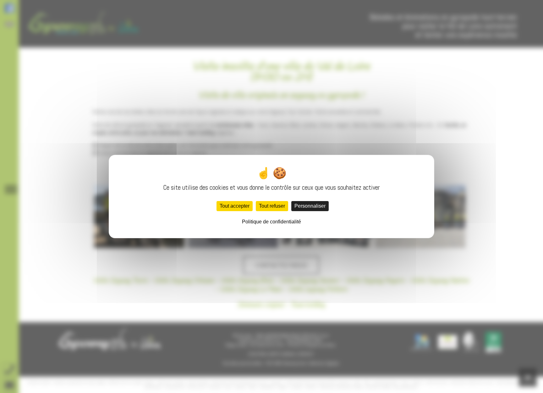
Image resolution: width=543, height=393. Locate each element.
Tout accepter (235, 206)
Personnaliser (310, 206)
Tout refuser (272, 206)
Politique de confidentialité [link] (271, 221)
